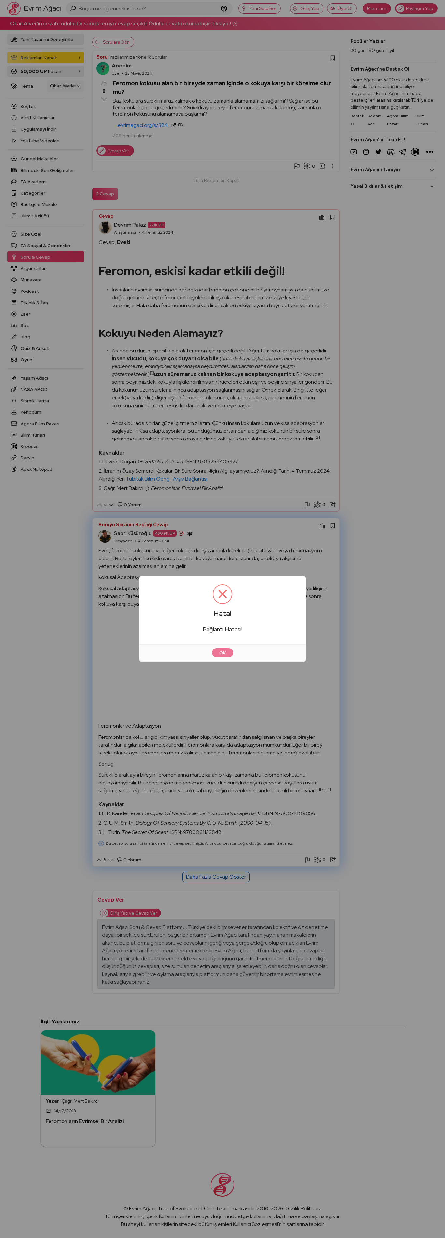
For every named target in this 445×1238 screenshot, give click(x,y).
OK (222, 653)
